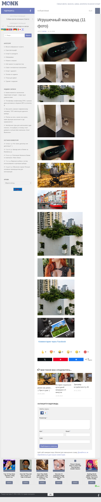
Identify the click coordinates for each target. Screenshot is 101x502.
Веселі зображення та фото (15, 47)
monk (44, 31)
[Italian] (17, 29)
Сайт (41, 438)
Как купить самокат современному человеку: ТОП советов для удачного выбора (16, 111)
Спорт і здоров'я (11, 71)
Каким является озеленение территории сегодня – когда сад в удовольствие (15, 95)
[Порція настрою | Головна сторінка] (10, 3)
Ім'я (41, 431)
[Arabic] (5, 29)
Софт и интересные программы (16, 67)
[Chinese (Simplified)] (7, 29)
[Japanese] (20, 29)
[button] (42, 414)
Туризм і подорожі (11, 81)
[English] (10, 29)
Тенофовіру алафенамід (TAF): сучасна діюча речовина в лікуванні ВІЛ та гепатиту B (18, 103)
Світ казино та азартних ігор (15, 64)
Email (68, 431)
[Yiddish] (23, 29)
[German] (15, 29)
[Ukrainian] (2, 29)
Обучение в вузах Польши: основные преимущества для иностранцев (17, 169)
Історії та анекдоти (12, 53)
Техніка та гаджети (12, 74)
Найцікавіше (43, 11)
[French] (12, 29)
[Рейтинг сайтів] (17, 190)
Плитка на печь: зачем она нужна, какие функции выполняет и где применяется (16, 119)
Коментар (43, 418)
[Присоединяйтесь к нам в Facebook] (30, 11)
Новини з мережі (11, 60)
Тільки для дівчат (11, 78)
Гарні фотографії (11, 50)
